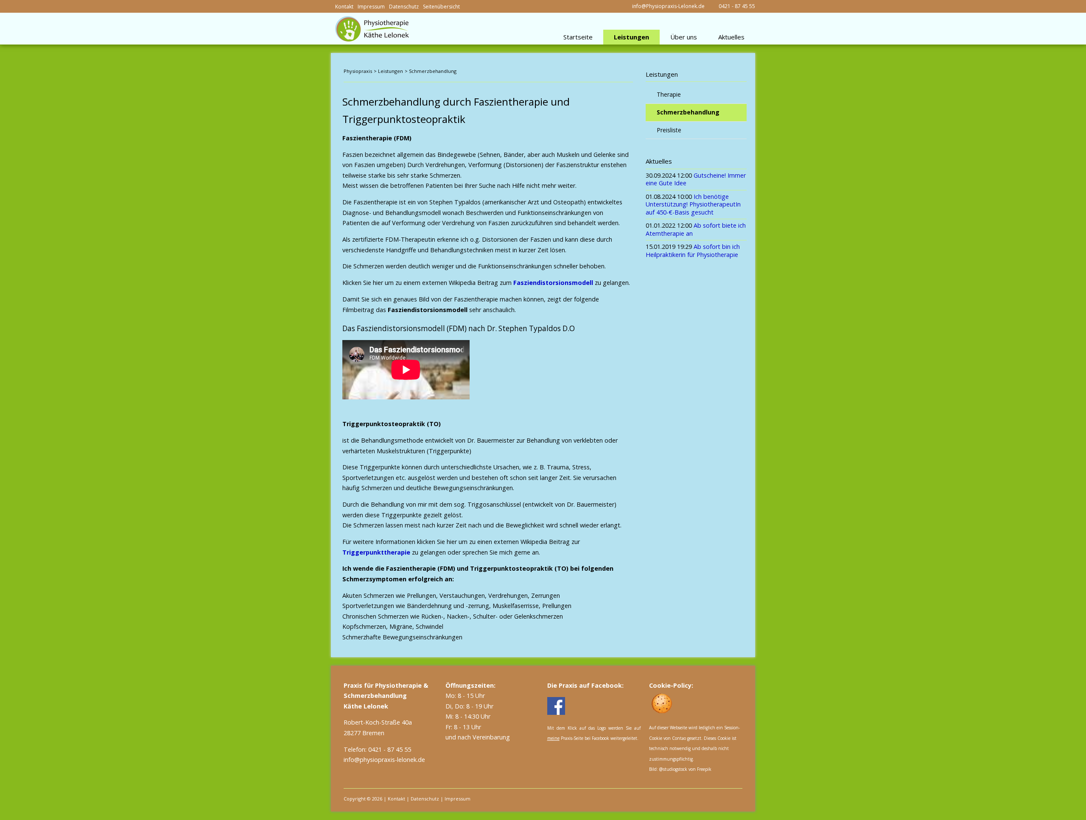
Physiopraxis (358, 71)
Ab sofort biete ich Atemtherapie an (696, 229)
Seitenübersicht (441, 6)
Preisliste (669, 130)
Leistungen (631, 37)
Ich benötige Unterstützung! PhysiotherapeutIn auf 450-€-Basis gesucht (693, 204)
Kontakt (344, 6)
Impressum (371, 6)
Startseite (578, 37)
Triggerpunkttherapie (376, 552)
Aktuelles (731, 37)
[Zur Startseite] (372, 29)
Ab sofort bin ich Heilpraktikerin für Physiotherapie (693, 251)
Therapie (669, 94)
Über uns (683, 37)
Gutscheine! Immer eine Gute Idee (696, 179)
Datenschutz (404, 6)
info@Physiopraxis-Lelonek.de (668, 6)
